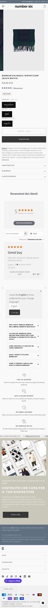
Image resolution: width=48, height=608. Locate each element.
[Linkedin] (25, 576)
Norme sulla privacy (37, 539)
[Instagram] (16, 576)
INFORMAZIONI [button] (7, 562)
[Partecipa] (44, 534)
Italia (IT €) (8, 589)
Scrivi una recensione (24, 223)
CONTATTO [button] (5, 569)
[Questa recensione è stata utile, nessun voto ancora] (34, 274)
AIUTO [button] (4, 555)
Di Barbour (6, 171)
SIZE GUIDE (6, 94)
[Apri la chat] (43, 603)
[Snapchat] (20, 576)
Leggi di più (5, 160)
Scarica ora (15, 515)
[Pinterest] (11, 576)
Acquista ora (24, 139)
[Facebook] (3, 576)
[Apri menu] (5, 6)
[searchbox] (13, 233)
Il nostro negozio (9, 176)
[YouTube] (29, 576)
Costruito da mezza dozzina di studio (17, 606)
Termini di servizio (7, 542)
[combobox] (31, 239)
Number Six (7, 602)
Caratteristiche (8, 165)
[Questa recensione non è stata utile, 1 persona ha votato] (38, 274)
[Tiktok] (7, 576)
